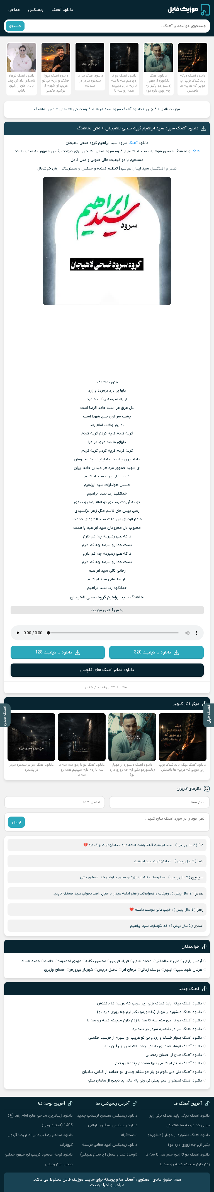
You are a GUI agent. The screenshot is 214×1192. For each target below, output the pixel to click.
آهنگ (133, 143)
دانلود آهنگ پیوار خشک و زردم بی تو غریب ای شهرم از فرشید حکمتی (145, 1037)
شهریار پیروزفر (81, 969)
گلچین (151, 109)
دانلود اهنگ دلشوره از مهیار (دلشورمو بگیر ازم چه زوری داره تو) (149, 1012)
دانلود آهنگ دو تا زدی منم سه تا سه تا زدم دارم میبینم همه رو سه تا (144, 1020)
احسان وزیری (54, 969)
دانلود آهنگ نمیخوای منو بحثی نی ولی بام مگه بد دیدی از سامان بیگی (145, 1080)
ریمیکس (35, 10)
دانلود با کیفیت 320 (152, 652)
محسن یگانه (95, 961)
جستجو (15, 26)
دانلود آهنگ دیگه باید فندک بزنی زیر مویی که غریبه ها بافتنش (149, 1003)
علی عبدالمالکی (167, 961)
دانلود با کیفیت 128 (53, 652)
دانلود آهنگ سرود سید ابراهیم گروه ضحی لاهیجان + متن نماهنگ (137, 128)
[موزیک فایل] (189, 10)
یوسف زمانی (150, 969)
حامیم (49, 961)
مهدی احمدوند (69, 961)
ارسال (16, 822)
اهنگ (195, 151)
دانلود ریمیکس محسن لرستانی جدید (107, 1115)
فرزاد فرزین (119, 961)
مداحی (14, 10)
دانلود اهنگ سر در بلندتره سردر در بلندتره (167, 1029)
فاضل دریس (107, 969)
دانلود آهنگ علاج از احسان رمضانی (174, 1055)
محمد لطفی (142, 961)
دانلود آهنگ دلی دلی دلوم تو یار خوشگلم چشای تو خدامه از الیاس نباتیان (142, 1072)
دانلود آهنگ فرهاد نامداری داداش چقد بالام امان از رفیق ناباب (152, 1046)
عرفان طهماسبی (189, 969)
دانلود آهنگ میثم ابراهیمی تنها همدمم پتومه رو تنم (158, 1063)
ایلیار (168, 969)
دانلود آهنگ (62, 10)
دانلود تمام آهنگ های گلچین (107, 670)
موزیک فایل (170, 109)
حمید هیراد (30, 961)
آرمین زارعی (192, 961)
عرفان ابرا (129, 969)
